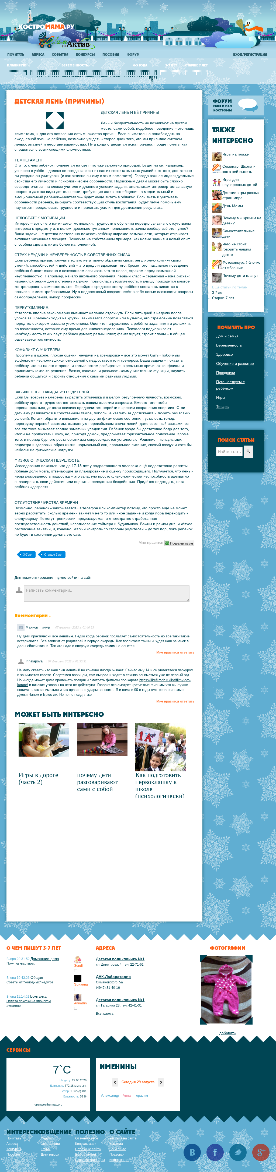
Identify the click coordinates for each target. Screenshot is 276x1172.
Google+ (261, 1152)
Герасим (141, 1095)
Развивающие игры (90, 1160)
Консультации (85, 1144)
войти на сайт (79, 577)
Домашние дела (44, 958)
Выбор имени (85, 1154)
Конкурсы (85, 55)
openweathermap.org (48, 1104)
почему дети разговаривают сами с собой (97, 781)
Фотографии (50, 1144)
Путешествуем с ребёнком (230, 385)
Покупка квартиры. (20, 963)
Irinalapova (34, 661)
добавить (227, 1033)
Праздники (225, 372)
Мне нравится (151, 542)
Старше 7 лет (53, 554)
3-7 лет (28, 554)
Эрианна (81, 984)
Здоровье (224, 354)
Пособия (110, 55)
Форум (133, 55)
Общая (36, 977)
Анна (127, 1095)
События (60, 55)
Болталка (38, 996)
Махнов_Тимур (38, 627)
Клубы (45, 1149)
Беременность (229, 345)
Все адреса (104, 1013)
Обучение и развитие (235, 363)
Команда (116, 1144)
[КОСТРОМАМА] (55, 29)
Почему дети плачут (240, 275)
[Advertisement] (104, 859)
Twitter (238, 1152)
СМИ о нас (117, 1149)
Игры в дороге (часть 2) (38, 778)
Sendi (78, 966)
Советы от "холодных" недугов (29, 982)
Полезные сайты (88, 1149)
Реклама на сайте (123, 1138)
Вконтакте (192, 1152)
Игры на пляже (235, 154)
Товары (222, 406)
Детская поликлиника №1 (120, 959)
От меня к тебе (86, 1138)
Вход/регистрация (250, 55)
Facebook (215, 1152)
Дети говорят (51, 1154)
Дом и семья (227, 336)
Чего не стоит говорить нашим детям (236, 249)
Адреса (38, 55)
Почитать (15, 55)
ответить (187, 652)
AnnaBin (80, 1003)
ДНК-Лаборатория (113, 977)
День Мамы (232, 206)
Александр (110, 1095)
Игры (220, 397)
